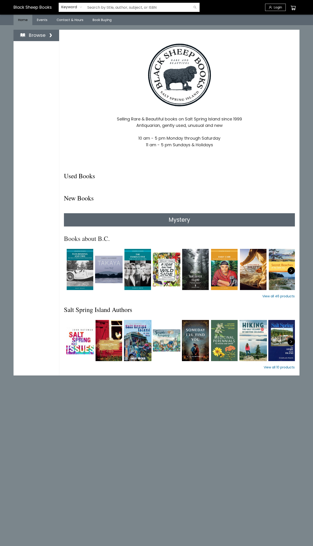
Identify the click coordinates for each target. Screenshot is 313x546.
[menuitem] (23, 20)
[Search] (195, 7)
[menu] (156, 20)
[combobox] (72, 7)
